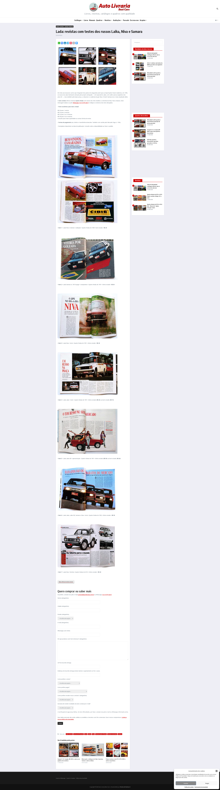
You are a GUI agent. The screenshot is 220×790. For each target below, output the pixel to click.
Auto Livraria (69, 734)
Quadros (99, 20)
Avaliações (117, 20)
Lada (86, 734)
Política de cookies (189, 787)
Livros (86, 20)
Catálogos (77, 20)
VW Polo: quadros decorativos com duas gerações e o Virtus (152, 141)
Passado (126, 20)
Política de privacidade (81, 778)
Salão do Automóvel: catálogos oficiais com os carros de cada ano (153, 54)
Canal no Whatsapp (60, 778)
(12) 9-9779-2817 (107, 594)
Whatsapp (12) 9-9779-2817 (81, 103)
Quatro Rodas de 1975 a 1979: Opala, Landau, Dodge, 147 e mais (154, 196)
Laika (89, 734)
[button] (216, 771)
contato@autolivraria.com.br (86, 594)
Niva (93, 734)
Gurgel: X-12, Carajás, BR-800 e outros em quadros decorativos (153, 131)
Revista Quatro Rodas (101, 734)
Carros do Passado (78, 734)
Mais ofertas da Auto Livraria (66, 582)
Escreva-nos (134, 20)
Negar (207, 783)
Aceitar (186, 783)
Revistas (108, 20)
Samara (120, 734)
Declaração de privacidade (201, 787)
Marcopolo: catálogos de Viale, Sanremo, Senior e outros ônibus (92, 760)
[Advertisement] (148, 98)
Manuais (92, 20)
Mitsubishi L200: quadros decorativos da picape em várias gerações (153, 74)
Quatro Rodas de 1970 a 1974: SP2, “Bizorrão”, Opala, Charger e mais (154, 206)
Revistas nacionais (112, 734)
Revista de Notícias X (125, 787)
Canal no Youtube (70, 778)
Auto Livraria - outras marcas (64, 26)
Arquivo (142, 20)
